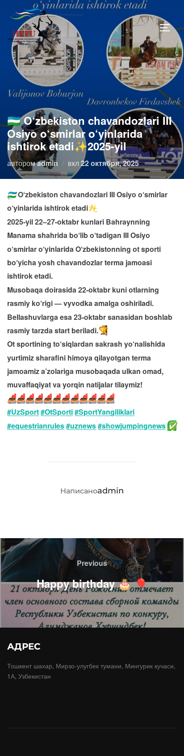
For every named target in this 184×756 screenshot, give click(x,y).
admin (47, 163)
